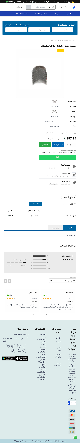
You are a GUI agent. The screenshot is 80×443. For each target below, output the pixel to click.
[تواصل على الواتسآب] (75, 438)
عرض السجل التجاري (72, 391)
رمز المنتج (73, 117)
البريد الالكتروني (72, 399)
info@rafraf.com (20, 334)
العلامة (74, 111)
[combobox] (71, 29)
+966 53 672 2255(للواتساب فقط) (13, 340)
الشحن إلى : (72, 204)
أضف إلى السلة (58, 145)
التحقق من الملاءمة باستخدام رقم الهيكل (17, 25)
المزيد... (42, 121)
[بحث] (28, 7)
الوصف (74, 126)
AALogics (17, 441)
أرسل (69, 403)
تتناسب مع (73, 121)
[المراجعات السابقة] (5, 281)
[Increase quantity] (67, 144)
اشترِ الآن (45, 145)
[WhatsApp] (57, 157)
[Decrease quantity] (74, 144)
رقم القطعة (73, 106)
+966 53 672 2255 (48, 152)
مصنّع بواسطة (72, 101)
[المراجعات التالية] (9, 281)
